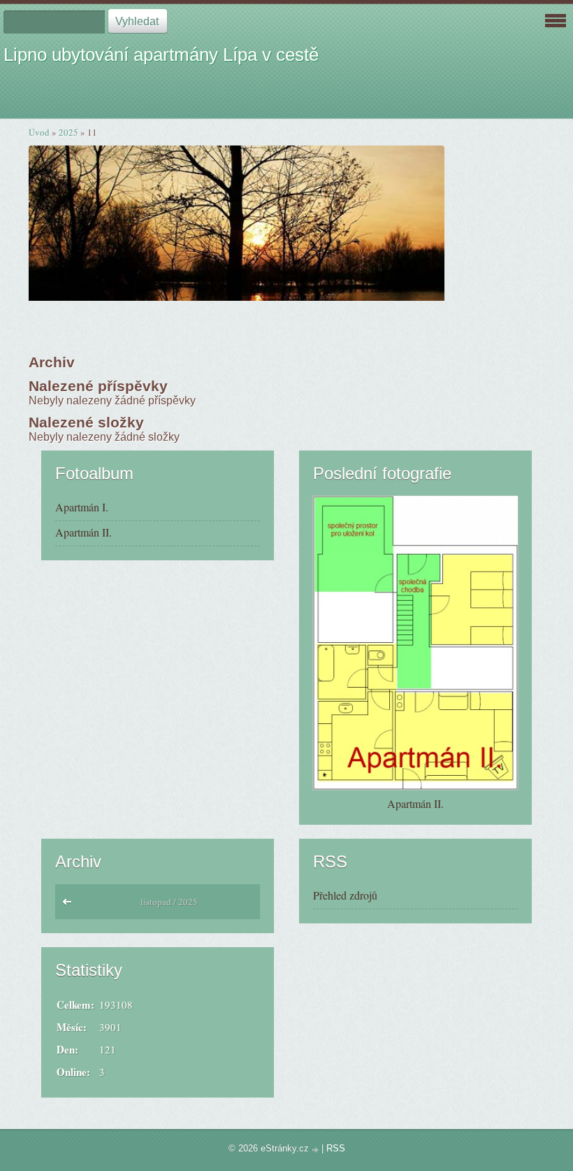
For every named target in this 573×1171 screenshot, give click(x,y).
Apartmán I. (81, 506)
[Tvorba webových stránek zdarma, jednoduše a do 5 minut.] (316, 1150)
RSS (335, 1148)
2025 (68, 132)
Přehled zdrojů (345, 895)
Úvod (39, 132)
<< (70, 905)
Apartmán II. (83, 532)
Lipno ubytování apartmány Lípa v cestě (161, 54)
